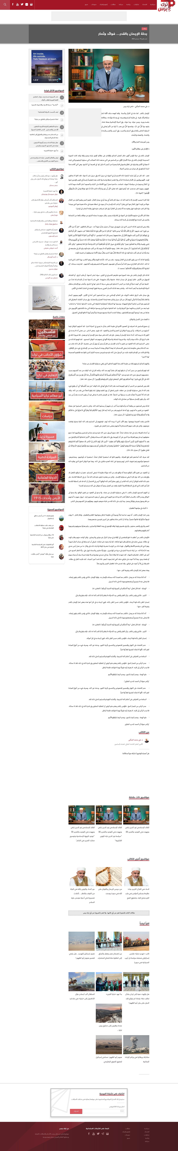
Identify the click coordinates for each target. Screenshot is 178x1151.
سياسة (152, 4)
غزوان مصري (53, 268)
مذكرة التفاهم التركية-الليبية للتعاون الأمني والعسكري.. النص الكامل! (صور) (44, 128)
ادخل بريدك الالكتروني (116, 1106)
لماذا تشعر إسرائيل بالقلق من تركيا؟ (46, 119)
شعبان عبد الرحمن (51, 277)
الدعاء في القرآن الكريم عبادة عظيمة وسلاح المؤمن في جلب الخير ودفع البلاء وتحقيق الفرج (137, 893)
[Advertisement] (84, 121)
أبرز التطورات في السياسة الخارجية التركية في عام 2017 (43, 545)
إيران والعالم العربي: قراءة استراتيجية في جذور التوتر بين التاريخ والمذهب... (44, 159)
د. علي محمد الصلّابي (135, 740)
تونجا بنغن (54, 215)
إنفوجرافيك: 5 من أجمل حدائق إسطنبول (44, 517)
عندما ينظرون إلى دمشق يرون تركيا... (45, 211)
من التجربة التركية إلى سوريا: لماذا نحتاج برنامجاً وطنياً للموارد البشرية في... (44, 264)
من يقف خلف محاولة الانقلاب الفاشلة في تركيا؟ (44, 526)
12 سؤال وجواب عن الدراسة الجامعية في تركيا (42, 536)
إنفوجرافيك (103, 4)
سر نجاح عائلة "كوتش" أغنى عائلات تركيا (42, 555)
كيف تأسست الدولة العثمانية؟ (48, 111)
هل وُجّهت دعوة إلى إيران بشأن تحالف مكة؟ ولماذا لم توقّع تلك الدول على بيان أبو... (44, 179)
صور (86, 4)
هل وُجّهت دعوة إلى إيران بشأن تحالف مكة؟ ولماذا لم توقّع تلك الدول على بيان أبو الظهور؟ (137, 998)
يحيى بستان (53, 185)
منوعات (93, 4)
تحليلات (136, 4)
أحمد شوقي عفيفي (51, 248)
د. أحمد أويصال (52, 256)
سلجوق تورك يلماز (51, 223)
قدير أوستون (53, 235)
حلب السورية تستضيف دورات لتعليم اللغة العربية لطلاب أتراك (45, 98)
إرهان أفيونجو (53, 206)
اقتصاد (144, 4)
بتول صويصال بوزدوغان (50, 194)
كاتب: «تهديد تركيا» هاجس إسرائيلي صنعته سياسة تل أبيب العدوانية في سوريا (137, 958)
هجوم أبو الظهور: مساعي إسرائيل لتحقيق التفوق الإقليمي (46, 231)
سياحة (121, 4)
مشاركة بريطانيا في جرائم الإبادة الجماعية (44, 220)
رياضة (128, 4)
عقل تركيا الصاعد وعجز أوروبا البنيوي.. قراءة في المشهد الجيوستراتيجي (45, 144)
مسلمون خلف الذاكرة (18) (49, 274)
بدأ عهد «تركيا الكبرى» (114, 994)
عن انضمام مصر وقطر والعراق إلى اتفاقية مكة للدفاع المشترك (44, 136)
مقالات (113, 4)
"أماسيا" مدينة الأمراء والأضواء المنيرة (45, 104)
